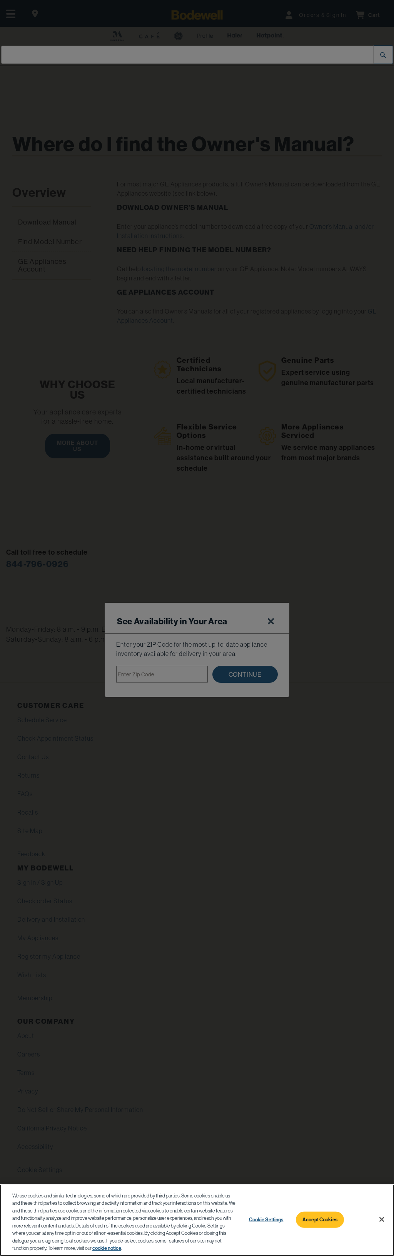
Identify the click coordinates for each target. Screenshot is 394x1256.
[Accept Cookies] (381, 1219)
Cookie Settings (266, 1219)
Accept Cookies (319, 1219)
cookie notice (106, 1248)
